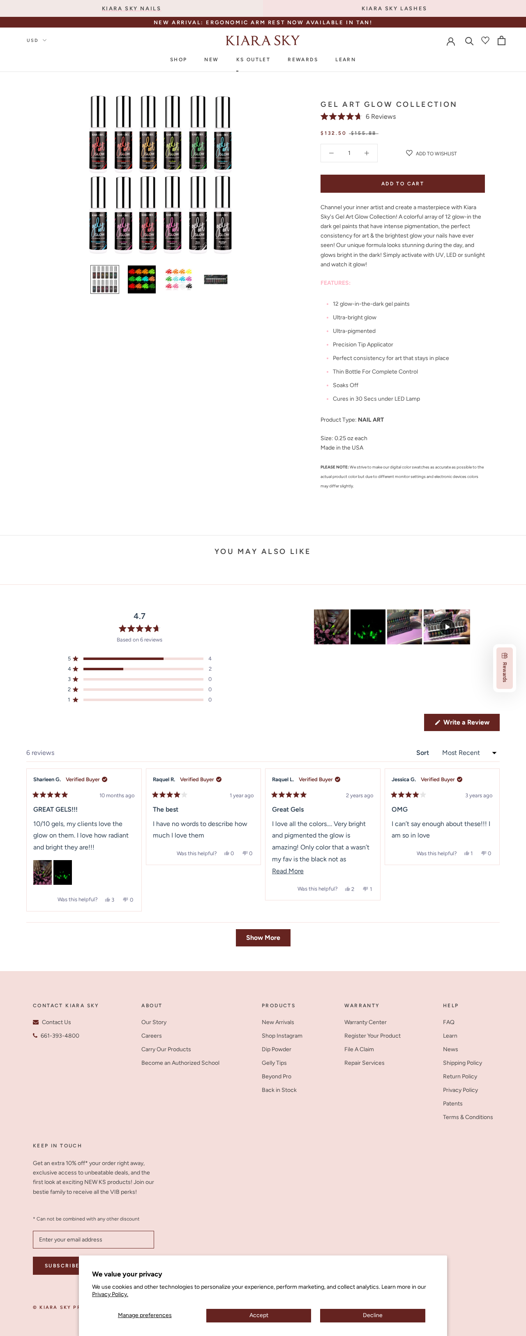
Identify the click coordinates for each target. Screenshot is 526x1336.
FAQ (448, 1022)
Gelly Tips (274, 1062)
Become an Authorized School (180, 1062)
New (211, 59)
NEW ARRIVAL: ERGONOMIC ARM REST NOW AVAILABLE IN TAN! (263, 22)
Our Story (153, 1022)
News (450, 1049)
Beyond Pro (276, 1076)
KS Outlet (253, 59)
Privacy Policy (460, 1090)
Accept (258, 1315)
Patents (453, 1103)
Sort (423, 753)
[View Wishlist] (485, 40)
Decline (373, 1315)
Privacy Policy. (110, 1294)
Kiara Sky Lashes (394, 8)
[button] (358, 116)
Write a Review (471, 724)
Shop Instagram (282, 1035)
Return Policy (460, 1076)
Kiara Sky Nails (131, 8)
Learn (345, 59)
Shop (178, 59)
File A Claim (359, 1049)
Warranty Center (365, 1022)
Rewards (303, 59)
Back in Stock (279, 1090)
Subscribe (62, 1266)
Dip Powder (276, 1049)
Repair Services (364, 1062)
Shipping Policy (462, 1062)
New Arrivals (278, 1022)
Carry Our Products (166, 1049)
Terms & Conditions (468, 1117)
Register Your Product (372, 1035)
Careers (151, 1035)
